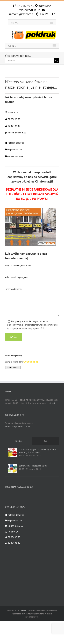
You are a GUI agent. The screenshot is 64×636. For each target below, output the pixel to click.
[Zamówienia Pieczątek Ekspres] (12, 468)
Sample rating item (14, 361)
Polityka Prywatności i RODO (18, 426)
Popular (18, 440)
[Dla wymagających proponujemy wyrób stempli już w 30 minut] (12, 452)
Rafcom (23, 610)
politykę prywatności (34, 328)
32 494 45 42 (13, 126)
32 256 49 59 (25, 6)
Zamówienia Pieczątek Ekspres (33, 465)
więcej (52, 403)
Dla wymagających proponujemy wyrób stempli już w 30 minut (37, 451)
